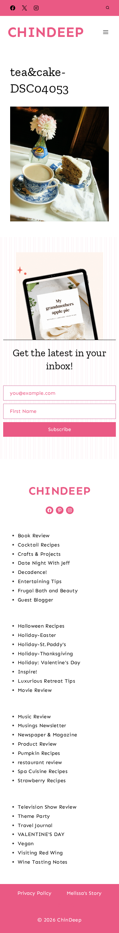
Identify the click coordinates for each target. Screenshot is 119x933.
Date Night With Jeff (44, 563)
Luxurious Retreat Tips (46, 681)
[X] (24, 8)
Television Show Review (47, 807)
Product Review (37, 744)
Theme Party (34, 816)
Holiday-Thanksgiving (45, 654)
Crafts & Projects (39, 554)
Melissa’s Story (84, 893)
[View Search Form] (107, 8)
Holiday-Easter (37, 635)
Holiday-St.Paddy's (42, 644)
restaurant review (40, 762)
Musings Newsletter (42, 725)
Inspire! (27, 672)
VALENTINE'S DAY (41, 834)
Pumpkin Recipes (39, 753)
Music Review (34, 717)
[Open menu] (105, 32)
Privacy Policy (34, 893)
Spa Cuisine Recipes (43, 771)
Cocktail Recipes (39, 545)
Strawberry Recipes (42, 780)
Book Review (34, 536)
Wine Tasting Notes (43, 862)
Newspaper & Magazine (47, 735)
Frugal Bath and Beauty (48, 591)
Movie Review (35, 690)
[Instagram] (36, 8)
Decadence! (32, 572)
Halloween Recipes (41, 626)
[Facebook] (13, 8)
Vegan (26, 843)
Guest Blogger (35, 600)
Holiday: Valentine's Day (49, 662)
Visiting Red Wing (40, 853)
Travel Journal (35, 825)
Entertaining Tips (40, 581)
